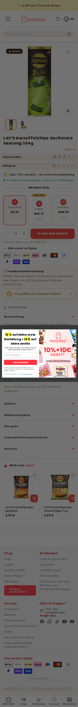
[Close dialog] (73, 332)
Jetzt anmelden (20, 362)
